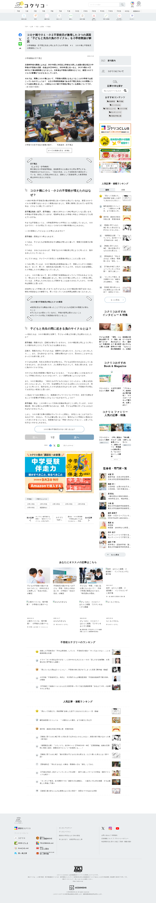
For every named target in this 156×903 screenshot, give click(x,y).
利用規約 (114, 835)
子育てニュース (42, 499)
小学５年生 (81, 504)
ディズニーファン (65, 832)
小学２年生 (43, 504)
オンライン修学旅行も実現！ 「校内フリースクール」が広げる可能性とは (43, 519)
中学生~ (127, 11)
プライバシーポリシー (121, 838)
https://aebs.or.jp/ (78, 881)
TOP (26, 26)
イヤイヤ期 (123, 109)
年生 (77, 11)
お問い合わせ (105, 835)
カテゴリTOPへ (59, 518)
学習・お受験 (40, 26)
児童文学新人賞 (116, 116)
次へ (76, 437)
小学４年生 (68, 504)
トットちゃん (116, 105)
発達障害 (112, 101)
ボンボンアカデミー (65, 828)
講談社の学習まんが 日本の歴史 (69, 835)
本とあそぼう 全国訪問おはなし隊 (70, 839)
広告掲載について (106, 838)
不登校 (48, 26)
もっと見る (115, 300)
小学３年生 (56, 504)
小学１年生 (31, 504)
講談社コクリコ (104, 442)
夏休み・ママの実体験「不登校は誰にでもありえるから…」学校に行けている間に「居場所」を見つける (75, 519)
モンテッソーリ (116, 112)
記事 (31, 26)
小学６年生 (31, 507)
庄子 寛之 (38, 58)
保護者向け (136, 11)
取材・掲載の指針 (125, 841)
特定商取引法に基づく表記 (109, 841)
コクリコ (116, 459)
